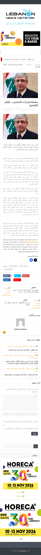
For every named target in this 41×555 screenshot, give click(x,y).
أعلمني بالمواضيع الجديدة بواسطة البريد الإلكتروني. (21, 428)
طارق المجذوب (8, 269)
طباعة (33, 110)
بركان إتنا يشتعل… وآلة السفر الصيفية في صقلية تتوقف (21, 375)
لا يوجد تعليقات (7, 110)
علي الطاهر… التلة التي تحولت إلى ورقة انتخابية (19, 59)
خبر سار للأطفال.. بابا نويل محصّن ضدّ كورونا (17, 303)
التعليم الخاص (13, 266)
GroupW (23, 551)
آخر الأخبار (30, 109)
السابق (33, 287)
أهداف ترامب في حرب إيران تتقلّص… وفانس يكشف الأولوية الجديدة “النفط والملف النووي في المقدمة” (21, 362)
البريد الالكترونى (24, 110)
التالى (25, 300)
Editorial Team (7, 109)
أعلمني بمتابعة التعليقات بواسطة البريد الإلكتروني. (21, 421)
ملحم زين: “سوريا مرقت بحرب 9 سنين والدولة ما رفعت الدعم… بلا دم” (26, 291)
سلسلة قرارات (23, 266)
